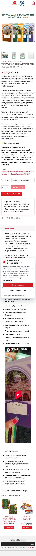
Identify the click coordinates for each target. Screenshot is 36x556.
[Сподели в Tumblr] (19, 218)
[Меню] (2, 3)
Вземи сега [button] (9, 527)
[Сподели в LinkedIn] (17, 218)
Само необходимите (18, 290)
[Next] (31, 30)
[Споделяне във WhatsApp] (2, 218)
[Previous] (4, 30)
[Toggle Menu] (32, 544)
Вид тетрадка (5, 180)
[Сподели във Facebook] (5, 218)
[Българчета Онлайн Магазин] (18, 3)
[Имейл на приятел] (9, 218)
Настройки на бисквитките (14, 296)
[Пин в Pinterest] (12, 218)
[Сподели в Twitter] (7, 218)
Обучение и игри (7, 61)
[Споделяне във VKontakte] (14, 218)
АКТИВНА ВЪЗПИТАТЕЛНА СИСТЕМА (27, 518)
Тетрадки (19, 61)
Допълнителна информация (16, 491)
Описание (9, 228)
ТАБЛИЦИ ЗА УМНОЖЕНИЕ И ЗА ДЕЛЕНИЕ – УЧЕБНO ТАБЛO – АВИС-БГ (9, 519)
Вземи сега (18, 187)
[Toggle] (3, 228)
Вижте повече (7, 280)
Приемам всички (18, 285)
